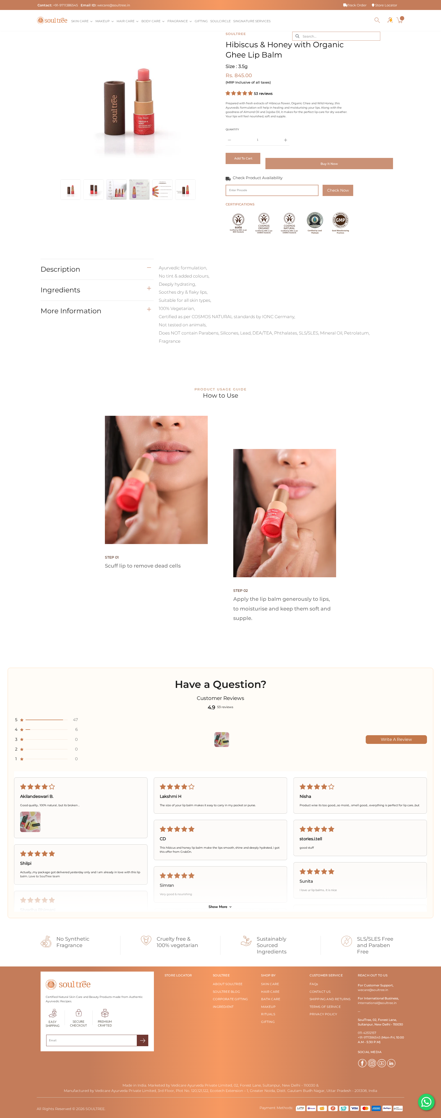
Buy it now (329, 164)
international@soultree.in (377, 1003)
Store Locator (385, 5)
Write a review (396, 739)
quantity (232, 129)
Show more (218, 906)
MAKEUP (268, 1007)
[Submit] (142, 1040)
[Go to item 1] (221, 739)
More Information (71, 311)
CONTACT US (320, 992)
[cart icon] (400, 20)
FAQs (314, 984)
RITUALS (268, 1014)
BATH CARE (270, 999)
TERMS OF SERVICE (325, 1007)
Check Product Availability (258, 177)
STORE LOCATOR (178, 975)
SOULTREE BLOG (226, 992)
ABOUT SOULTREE (227, 984)
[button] (240, 93)
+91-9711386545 (65, 5)
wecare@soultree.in (113, 5)
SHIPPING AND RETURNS (330, 999)
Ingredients (60, 290)
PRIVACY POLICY (323, 1014)
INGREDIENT (223, 1007)
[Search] (377, 20)
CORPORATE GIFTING (230, 999)
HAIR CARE (270, 992)
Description (60, 269)
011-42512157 (367, 1033)
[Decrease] (229, 136)
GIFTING (267, 1022)
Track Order (356, 5)
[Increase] (285, 136)
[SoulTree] (52, 20)
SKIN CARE (270, 984)
